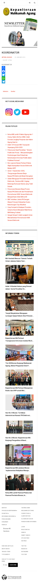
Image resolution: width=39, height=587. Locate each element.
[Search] (34, 2)
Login (23, 527)
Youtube (24, 554)
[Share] (29, 2)
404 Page (24, 541)
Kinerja (4, 525)
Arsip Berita (5, 549)
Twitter (23, 546)
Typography (6, 554)
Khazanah (5, 522)
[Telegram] (19, 81)
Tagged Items (6, 552)
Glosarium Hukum (27, 519)
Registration (25, 529)
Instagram (24, 552)
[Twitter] (19, 74)
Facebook (24, 549)
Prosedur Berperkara (9, 511)
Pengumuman (6, 519)
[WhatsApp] (19, 78)
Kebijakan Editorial (27, 511)
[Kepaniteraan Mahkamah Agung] (19, 11)
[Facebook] (19, 71)
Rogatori (5, 513)
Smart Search (25, 535)
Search (23, 532)
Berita (4, 508)
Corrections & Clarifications (26, 514)
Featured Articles (7, 546)
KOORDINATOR (10, 53)
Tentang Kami (25, 508)
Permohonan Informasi (28, 522)
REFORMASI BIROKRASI (8, 516)
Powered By (11, 577)
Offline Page (25, 538)
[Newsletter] (20, 24)
